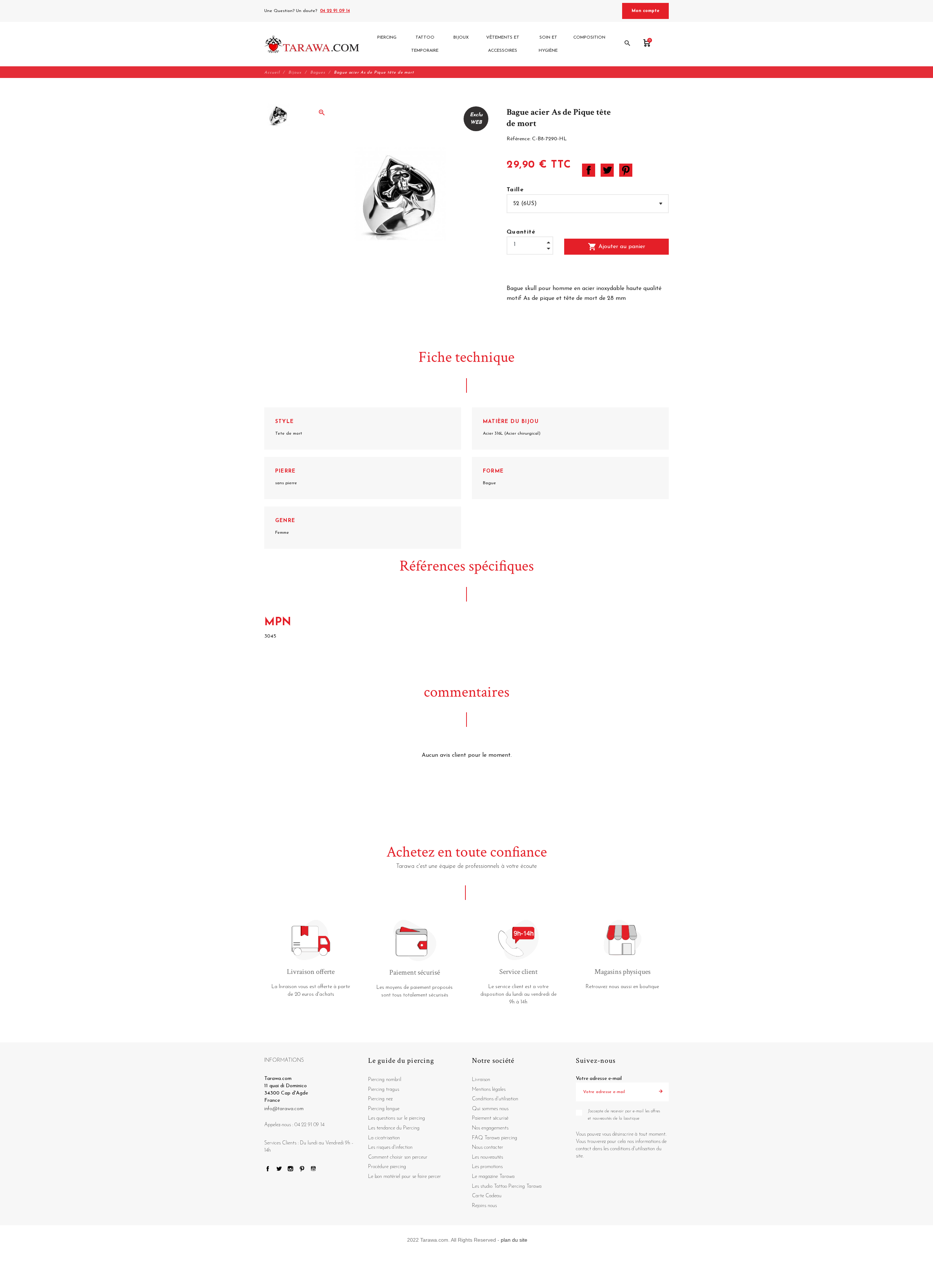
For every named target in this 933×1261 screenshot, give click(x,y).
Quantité (521, 232)
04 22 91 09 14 (335, 11)
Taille (515, 190)
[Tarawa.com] (311, 44)
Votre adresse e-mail (599, 1078)
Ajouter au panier (616, 246)
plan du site (514, 1240)
